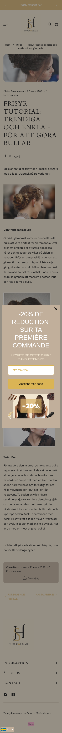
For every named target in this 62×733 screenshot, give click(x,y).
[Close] (56, 309)
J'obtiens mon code (31, 383)
